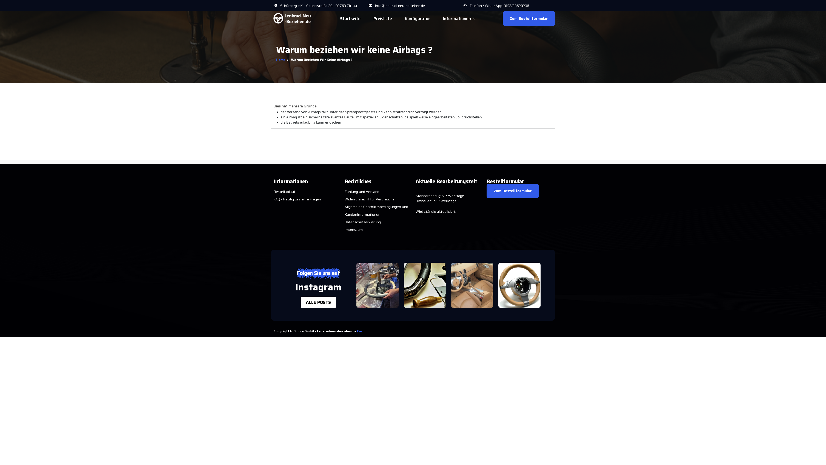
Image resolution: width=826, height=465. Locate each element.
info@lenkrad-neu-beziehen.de (400, 5)
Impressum (354, 229)
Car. (360, 331)
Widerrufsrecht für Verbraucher (370, 199)
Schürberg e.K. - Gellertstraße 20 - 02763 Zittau (318, 5)
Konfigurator (417, 18)
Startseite (350, 18)
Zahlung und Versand (362, 191)
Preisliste (382, 18)
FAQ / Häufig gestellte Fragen (297, 199)
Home (280, 59)
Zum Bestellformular (529, 19)
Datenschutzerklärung (363, 222)
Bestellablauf (284, 191)
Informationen (457, 18)
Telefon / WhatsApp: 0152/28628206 (499, 5)
